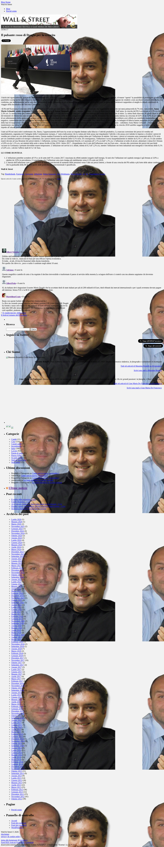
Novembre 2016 (17, 686)
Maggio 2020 (16, 628)
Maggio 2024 (16, 545)
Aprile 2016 (16, 702)
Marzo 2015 (16, 732)
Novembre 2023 (17, 554)
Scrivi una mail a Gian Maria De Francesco (144, 388)
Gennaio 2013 (17, 792)
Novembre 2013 (17, 769)
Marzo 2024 (16, 549)
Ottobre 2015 (16, 716)
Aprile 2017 (16, 676)
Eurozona (20, 174)
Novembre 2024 (17, 533)
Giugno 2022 (16, 584)
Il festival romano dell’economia (14, 315)
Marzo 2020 (16, 632)
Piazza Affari (16, 455)
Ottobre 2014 (16, 743)
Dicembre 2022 (17, 570)
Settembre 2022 (17, 577)
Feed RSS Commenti (24, 842)
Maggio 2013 (16, 783)
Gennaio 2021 (17, 619)
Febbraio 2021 (17, 616)
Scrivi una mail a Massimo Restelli (148, 370)
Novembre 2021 (17, 598)
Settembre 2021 (17, 602)
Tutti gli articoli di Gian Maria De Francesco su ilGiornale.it (138, 383)
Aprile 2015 (16, 729)
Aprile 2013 (16, 785)
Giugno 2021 (16, 609)
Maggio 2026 (16, 522)
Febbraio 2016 (17, 706)
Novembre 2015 (17, 713)
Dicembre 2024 (17, 531)
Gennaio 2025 (17, 529)
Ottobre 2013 (16, 771)
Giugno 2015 (16, 725)
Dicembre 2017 (17, 658)
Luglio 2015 (16, 723)
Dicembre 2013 (17, 766)
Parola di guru (17, 453)
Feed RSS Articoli (8, 842)
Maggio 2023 (16, 563)
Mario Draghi (76, 174)
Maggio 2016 (16, 699)
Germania (29, 174)
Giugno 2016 (16, 697)
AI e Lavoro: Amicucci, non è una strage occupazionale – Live (36, 504)
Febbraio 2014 (17, 762)
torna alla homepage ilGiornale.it (14, 840)
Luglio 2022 (16, 582)
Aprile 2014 (16, 757)
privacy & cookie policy (10, 836)
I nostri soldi (16, 444)
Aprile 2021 (16, 612)
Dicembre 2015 (17, 711)
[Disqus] (82, 214)
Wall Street (15, 462)
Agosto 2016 (16, 693)
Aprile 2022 (16, 589)
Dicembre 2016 (17, 683)
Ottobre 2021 (16, 600)
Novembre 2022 (17, 572)
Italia (59, 179)
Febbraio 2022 (17, 593)
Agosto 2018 (16, 649)
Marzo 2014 (16, 759)
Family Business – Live (20, 502)
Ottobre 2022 (16, 575)
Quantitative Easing (97, 174)
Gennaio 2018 (17, 656)
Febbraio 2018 (17, 653)
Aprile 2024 (16, 547)
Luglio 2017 (16, 669)
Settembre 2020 (17, 623)
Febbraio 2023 (17, 568)
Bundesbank (10, 174)
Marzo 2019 (16, 639)
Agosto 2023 (16, 559)
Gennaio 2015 (17, 736)
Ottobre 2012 (16, 799)
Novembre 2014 (17, 741)
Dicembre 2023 (17, 552)
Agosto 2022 (16, 579)
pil (84, 174)
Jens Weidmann (63, 174)
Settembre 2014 (17, 746)
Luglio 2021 (16, 607)
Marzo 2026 (16, 524)
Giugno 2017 (16, 672)
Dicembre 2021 (17, 596)
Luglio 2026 (16, 519)
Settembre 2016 (17, 690)
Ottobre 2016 (16, 688)
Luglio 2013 (16, 778)
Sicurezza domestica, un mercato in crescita (28, 509)
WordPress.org (17, 827)
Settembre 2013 (17, 773)
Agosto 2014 (16, 748)
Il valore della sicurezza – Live (23, 499)
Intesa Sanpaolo (49, 174)
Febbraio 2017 (17, 681)
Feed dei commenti (19, 825)
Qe (87, 174)
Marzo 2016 (16, 704)
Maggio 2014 (16, 755)
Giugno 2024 (16, 542)
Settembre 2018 (17, 646)
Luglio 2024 (16, 540)
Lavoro (14, 451)
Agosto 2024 (16, 538)
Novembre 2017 (17, 660)
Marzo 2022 (16, 591)
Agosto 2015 (16, 720)
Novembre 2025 (17, 526)
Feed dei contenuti (18, 823)
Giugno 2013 (16, 780)
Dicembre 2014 (17, 739)
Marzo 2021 (16, 614)
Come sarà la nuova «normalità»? (45, 473)
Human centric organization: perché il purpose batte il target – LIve (38, 506)
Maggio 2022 (16, 586)
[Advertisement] (25, 407)
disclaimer (5, 834)
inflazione (38, 174)
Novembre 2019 (17, 635)
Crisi (13, 441)
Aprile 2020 (16, 630)
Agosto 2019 (16, 637)
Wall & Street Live (18, 460)
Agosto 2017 (16, 667)
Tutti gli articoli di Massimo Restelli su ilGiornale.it (141, 366)
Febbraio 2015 (17, 734)
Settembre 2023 (17, 556)
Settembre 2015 (17, 718)
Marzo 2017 (16, 679)
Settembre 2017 (17, 665)
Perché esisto (11, 11)
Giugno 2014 (16, 753)
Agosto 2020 (16, 626)
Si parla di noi (17, 458)
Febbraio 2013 (17, 790)
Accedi (14, 821)
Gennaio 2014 (17, 764)
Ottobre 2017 (16, 663)
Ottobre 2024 (16, 536)
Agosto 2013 (16, 776)
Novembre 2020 (17, 621)
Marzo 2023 (16, 566)
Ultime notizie (18, 488)
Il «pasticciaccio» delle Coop (14, 313)
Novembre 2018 (17, 644)
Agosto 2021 (16, 605)
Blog (8, 9)
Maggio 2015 (16, 727)
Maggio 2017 (16, 674)
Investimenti (16, 446)
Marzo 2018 (16, 651)
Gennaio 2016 (17, 709)
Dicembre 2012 (17, 794)
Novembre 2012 (17, 796)
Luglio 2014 (16, 750)
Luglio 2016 (16, 695)
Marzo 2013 (16, 787)
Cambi (14, 439)
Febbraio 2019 (17, 642)
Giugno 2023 (16, 561)
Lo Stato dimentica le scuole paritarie (38, 480)
